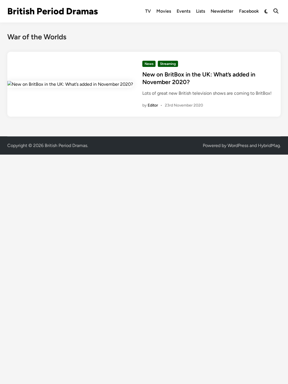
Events (183, 11)
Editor (153, 105)
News (149, 64)
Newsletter (222, 11)
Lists (200, 11)
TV (148, 11)
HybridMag (269, 145)
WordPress (238, 145)
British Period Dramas (52, 11)
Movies (163, 11)
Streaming (168, 64)
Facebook (249, 11)
